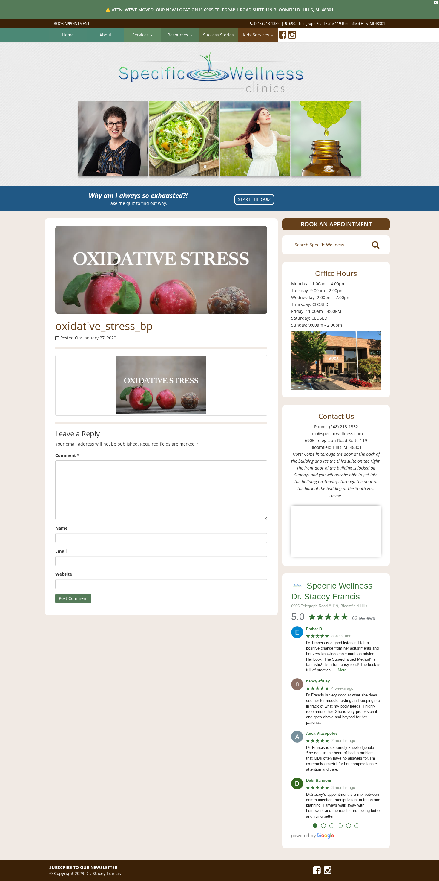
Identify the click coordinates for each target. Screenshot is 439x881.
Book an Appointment (336, 224)
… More (339, 670)
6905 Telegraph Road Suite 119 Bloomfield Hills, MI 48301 (337, 23)
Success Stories (218, 35)
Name (61, 528)
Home (68, 35)
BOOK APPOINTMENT (72, 23)
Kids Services (256, 35)
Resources (178, 35)
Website (63, 574)
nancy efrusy (318, 681)
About (105, 35)
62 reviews (363, 618)
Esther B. (314, 629)
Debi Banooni (318, 780)
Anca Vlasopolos (321, 733)
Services (141, 35)
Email (61, 551)
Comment (67, 455)
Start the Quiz (254, 199)
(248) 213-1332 (267, 23)
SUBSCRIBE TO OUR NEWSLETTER (83, 867)
